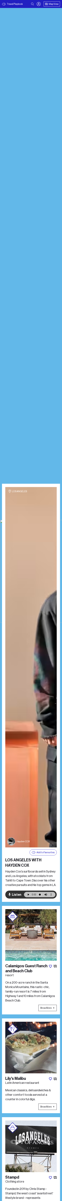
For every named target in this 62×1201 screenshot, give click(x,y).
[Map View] (55, 966)
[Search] (32, 4)
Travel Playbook (14, 4)
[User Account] (38, 4)
